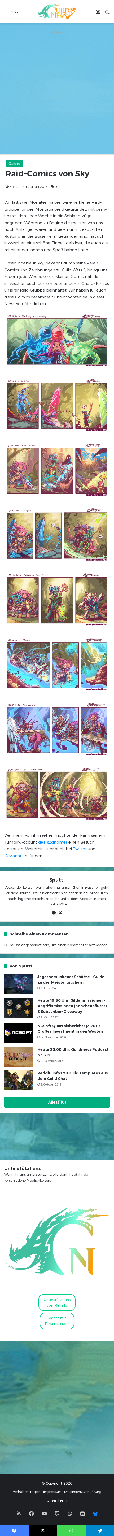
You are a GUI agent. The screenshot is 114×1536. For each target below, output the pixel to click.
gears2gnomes (52, 842)
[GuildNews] (57, 12)
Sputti (14, 186)
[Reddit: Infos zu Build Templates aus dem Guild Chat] (18, 1080)
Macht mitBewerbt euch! (57, 1321)
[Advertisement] (57, 92)
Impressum (52, 1492)
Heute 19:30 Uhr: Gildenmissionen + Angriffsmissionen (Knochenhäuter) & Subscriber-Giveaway (72, 1006)
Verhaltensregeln (27, 1492)
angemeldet (31, 945)
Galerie (14, 163)
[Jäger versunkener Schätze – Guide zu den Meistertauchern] (18, 984)
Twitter (80, 848)
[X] (60, 913)
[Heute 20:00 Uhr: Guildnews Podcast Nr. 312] (18, 1057)
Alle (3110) (57, 1102)
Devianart (13, 855)
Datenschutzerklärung (83, 1492)
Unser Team (57, 1500)
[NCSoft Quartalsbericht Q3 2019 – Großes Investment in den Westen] (18, 1033)
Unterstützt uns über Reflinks (57, 1302)
